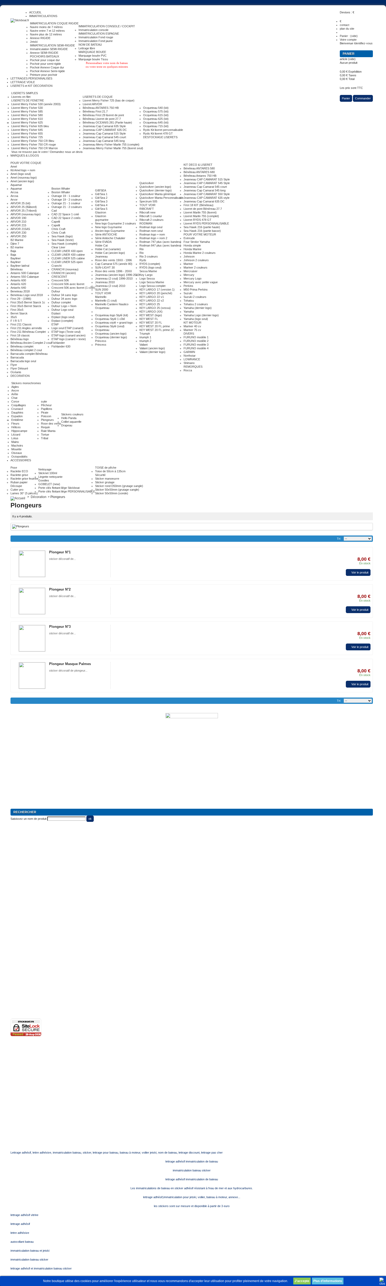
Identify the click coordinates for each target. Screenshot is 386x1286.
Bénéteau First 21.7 (95, 111)
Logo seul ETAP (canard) (67, 328)
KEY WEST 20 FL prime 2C (156, 329)
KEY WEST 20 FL (150, 322)
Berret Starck (19, 313)
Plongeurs (47, 419)
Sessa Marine (148, 271)
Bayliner (16, 258)
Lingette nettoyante (50, 476)
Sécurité (100, 474)
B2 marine (17, 247)
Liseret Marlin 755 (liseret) (200, 212)
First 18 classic (20, 335)
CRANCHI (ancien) (63, 273)
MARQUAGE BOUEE (92, 51)
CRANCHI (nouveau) (65, 269)
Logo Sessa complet (152, 285)
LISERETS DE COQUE (98, 96)
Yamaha (189, 311)
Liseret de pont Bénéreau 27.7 (203, 208)
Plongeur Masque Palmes (70, 664)
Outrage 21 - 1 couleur (65, 203)
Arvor (14, 199)
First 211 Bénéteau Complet (28, 331)
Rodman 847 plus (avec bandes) (160, 245)
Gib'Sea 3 (101, 201)
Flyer (14, 364)
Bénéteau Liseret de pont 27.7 (102, 118)
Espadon (17, 416)
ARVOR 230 (18, 232)
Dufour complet (61, 302)
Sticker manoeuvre (107, 478)
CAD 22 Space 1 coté (65, 214)
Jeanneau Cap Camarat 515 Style (104, 133)
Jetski (34, 41)
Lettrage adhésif (21, 947)
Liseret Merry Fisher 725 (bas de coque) (108, 100)
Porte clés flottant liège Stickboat (59, 487)
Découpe (16, 485)
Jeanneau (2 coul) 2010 (110, 285)
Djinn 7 (15, 243)
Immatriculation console (93, 29)
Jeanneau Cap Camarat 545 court (104, 137)
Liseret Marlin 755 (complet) (201, 216)
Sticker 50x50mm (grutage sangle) (117, 489)
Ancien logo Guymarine (110, 230)
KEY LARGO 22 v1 (151, 296)
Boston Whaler (60, 188)
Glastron (100, 212)
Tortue (45, 434)
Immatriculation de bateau (27, 903)
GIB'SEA (100, 190)
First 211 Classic (21, 324)
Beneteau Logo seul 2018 (27, 295)
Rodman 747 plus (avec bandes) (160, 241)
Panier (349, 54)
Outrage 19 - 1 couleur (65, 195)
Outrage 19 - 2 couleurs (66, 199)
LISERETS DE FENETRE (27, 100)
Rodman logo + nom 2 (153, 238)
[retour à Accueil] (18, 497)
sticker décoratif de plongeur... (68, 670)
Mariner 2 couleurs (195, 267)
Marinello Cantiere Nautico (111, 304)
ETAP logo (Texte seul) (66, 331)
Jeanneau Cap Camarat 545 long (104, 140)
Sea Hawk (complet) (64, 243)
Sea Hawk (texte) (62, 240)
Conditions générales (24, 976)
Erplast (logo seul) (63, 317)
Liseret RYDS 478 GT (197, 219)
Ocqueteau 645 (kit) (156, 122)
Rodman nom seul (151, 230)
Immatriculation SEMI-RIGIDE (49, 49)
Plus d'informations (327, 1281)
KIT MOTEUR (192, 322)
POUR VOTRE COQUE (26, 162)
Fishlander (58, 342)
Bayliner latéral (20, 265)
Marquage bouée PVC (93, 55)
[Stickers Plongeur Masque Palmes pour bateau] (32, 675)
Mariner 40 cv (192, 326)
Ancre (15, 390)
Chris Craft (58, 229)
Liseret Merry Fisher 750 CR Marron (34, 148)
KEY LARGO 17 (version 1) (157, 289)
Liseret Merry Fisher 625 (27, 122)
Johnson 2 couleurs (196, 260)
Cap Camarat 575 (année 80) (113, 263)
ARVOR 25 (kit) (20, 203)
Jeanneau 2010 (105, 282)
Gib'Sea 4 (101, 205)
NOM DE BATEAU (90, 44)
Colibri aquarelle (71, 421)
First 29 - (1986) (21, 298)
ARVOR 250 (18, 236)
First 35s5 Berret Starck (26, 306)
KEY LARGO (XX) (151, 311)
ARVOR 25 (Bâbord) (24, 206)
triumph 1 (145, 337)
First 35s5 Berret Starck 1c (28, 302)
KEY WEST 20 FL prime (154, 326)
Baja (13, 251)
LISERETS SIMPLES (24, 93)
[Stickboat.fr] (20, 20)
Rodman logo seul (150, 227)
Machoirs (17, 445)
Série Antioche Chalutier (110, 238)
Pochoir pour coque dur (45, 60)
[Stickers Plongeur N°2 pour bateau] (32, 601)
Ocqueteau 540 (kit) (156, 107)
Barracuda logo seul (23, 361)
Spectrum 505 (148, 201)
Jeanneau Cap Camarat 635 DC (204, 201)
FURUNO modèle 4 (196, 348)
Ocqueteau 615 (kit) (156, 115)
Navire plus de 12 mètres (46, 34)
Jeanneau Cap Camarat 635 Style (104, 126)
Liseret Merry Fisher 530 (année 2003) (36, 104)
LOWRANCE (192, 359)
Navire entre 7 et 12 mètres (47, 30)
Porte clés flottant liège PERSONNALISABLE (66, 491)
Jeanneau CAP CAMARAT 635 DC (105, 129)
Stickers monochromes (26, 383)
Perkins (188, 285)
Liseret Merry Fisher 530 (27, 107)
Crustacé (17, 408)
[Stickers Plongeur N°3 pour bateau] (32, 638)
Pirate (44, 412)
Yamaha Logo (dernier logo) (201, 315)
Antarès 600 (18, 280)
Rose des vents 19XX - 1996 (113, 260)
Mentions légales (21, 969)
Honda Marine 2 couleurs (200, 252)
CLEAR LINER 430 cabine (68, 254)
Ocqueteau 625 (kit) (156, 118)
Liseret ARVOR (92, 104)
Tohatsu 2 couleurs (196, 304)
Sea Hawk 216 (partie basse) (202, 230)
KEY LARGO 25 (149, 304)
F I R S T (16, 320)
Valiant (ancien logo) (152, 348)
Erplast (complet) (62, 320)
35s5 (14, 317)
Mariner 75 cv (192, 329)
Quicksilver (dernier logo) (155, 190)
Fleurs (15, 423)
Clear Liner (58, 247)
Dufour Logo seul (62, 309)
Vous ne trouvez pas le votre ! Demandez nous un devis (47, 151)
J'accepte (302, 1281)
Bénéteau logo (20, 339)
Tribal (44, 438)
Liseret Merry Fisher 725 (27, 137)
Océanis (16, 372)
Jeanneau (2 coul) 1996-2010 (114, 278)
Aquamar (16, 184)
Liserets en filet (20, 96)
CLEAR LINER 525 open (67, 262)
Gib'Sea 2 (101, 197)
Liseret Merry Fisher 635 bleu (30, 126)
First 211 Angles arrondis (26, 328)
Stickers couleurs (72, 414)
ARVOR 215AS (20, 229)
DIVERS (189, 333)
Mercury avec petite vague (201, 282)
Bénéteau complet (22, 346)
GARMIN (189, 351)
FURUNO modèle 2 (196, 340)
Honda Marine (192, 249)
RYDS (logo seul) (150, 267)
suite (44, 401)
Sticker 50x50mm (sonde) (111, 493)
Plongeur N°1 (60, 552)
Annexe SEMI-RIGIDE (44, 52)
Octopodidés (19, 456)
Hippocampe (19, 430)
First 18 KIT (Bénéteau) (198, 205)
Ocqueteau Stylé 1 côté (110, 318)
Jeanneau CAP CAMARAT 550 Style (207, 194)
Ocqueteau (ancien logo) (111, 333)
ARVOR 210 (18, 221)
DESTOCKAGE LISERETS (160, 137)
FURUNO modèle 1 (196, 337)
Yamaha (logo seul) (196, 318)
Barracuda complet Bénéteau (29, 353)
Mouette (16, 449)
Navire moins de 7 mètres (46, 27)
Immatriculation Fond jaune (96, 40)
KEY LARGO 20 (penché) (155, 293)
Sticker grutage (104, 482)
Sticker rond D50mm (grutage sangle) (119, 485)
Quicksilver (146, 183)
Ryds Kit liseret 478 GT (158, 133)
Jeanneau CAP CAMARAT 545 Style (207, 183)
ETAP (55, 324)
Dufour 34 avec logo (64, 298)
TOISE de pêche (105, 467)
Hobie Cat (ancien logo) (110, 252)
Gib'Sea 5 (101, 208)
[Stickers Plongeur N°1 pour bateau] (32, 563)
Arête (14, 394)
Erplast (55, 313)
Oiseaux (16, 452)
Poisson (46, 416)
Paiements (17, 991)
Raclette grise (19, 474)
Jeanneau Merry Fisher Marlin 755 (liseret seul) (113, 148)
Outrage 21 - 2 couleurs (66, 206)
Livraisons (17, 983)
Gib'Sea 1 (101, 194)
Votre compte (348, 39)
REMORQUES (193, 366)
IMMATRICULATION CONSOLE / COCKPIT (107, 26)
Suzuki (188, 293)
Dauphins (17, 412)
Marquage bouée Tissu (93, 59)
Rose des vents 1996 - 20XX (113, 271)
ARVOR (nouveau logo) (26, 214)
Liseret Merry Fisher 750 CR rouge (33, 144)
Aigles (15, 386)
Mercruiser (190, 271)
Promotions (18, 925)
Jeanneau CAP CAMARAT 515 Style (207, 179)
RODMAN (145, 223)
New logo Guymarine (108, 227)
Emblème (17, 419)
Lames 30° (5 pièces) (24, 493)
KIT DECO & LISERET (198, 164)
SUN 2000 (101, 289)
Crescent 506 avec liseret (67, 284)
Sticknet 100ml (47, 473)
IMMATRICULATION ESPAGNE (99, 33)
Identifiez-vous (363, 43)
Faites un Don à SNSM (25, 895)
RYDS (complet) (149, 263)
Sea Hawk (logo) (62, 236)
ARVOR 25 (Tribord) (24, 210)
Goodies (43, 480)
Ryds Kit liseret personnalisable (163, 129)
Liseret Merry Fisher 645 (27, 129)
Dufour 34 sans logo (64, 295)
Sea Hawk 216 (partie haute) (202, 227)
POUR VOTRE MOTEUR (200, 234)
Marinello (100, 296)
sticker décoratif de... (62, 558)
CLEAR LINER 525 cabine (68, 258)
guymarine (101, 219)
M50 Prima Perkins (196, 289)
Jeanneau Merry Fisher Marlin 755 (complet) (111, 144)
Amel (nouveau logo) (24, 177)
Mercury (189, 274)
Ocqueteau (102, 307)
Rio (141, 249)
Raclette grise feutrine (24, 478)
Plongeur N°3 (60, 627)
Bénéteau (17, 269)
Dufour (55, 291)
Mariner (188, 263)
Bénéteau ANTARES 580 (199, 168)
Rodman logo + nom (152, 234)
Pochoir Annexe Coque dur (47, 67)
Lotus (14, 438)
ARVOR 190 (18, 217)
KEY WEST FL (148, 318)
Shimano (189, 363)
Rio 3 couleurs (148, 256)
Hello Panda (68, 418)
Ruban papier (19, 482)
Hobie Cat (101, 245)
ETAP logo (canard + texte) (68, 339)
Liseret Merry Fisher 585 (27, 111)
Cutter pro (17, 489)
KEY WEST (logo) (150, 315)
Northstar (190, 355)
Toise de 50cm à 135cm (110, 471)
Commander (363, 98)
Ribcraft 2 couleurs (151, 219)
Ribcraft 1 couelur (150, 216)
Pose (14, 467)
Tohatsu (189, 300)
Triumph (144, 333)
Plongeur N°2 (60, 589)
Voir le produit (359, 572)
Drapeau (66, 425)
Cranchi (56, 265)
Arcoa (14, 192)
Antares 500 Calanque (25, 273)
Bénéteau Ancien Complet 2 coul (31, 342)
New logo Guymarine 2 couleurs (115, 223)
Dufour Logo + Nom (63, 306)
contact (344, 24)
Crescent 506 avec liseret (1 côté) (73, 287)
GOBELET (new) (49, 484)
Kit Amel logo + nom (23, 170)
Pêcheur (46, 405)
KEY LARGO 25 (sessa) (155, 307)
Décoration (38, 497)
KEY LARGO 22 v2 (151, 300)
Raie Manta (48, 430)
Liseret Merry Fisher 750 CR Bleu (32, 140)
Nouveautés (18, 932)
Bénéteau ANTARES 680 (199, 172)
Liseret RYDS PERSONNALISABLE (206, 223)
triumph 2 (145, 340)
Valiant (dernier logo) (152, 351)
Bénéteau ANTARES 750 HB (101, 107)
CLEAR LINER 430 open (67, 251)
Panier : (349, 35)
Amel (14, 166)
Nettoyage (44, 469)
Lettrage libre (87, 48)
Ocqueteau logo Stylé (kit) (111, 315)
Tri (338, 538)
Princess (100, 340)
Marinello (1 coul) (106, 300)
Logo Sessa (147, 278)
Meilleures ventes (22, 939)
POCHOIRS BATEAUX (44, 56)
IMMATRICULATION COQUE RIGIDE (54, 23)
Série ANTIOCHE (106, 234)
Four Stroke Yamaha (197, 241)
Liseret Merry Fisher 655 (27, 133)
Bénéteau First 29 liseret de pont (103, 115)
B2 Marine (17, 240)
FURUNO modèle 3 (196, 344)
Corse (15, 401)
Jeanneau (101, 256)
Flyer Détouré (19, 368)
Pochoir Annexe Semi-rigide (47, 71)
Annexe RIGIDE (40, 38)
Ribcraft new (147, 212)
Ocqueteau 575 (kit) (156, 111)
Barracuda (17, 357)
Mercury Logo (192, 278)
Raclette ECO (19, 471)
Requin (45, 427)
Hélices (16, 427)
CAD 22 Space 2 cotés (66, 217)
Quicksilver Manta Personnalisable (161, 197)
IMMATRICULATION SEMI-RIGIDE (52, 45)
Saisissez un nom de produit (28, 818)
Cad (54, 210)
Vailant (143, 344)
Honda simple (192, 245)
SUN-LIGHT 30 (105, 267)
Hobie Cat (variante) (108, 249)
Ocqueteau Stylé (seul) (109, 326)
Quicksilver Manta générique (157, 194)
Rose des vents (51, 423)
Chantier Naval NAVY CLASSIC (30, 888)
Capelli (55, 221)
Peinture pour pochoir (43, 74)
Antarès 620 (18, 284)
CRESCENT (59, 276)
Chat (14, 397)
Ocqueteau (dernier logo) (111, 337)
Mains (15, 441)
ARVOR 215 (18, 225)
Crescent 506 (60, 280)
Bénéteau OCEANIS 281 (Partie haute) (107, 122)
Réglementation (20, 961)
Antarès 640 (18, 287)
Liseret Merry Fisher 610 (27, 118)
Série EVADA (103, 241)
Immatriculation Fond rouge (96, 37)
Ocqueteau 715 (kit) (156, 126)
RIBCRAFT (146, 208)
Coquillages (18, 405)
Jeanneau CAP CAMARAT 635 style (206, 197)
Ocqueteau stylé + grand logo (114, 322)
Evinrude (189, 238)
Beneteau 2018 (20, 291)
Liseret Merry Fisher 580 (27, 115)
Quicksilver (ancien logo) (155, 186)
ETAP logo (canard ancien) (68, 335)
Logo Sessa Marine (151, 282)
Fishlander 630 (60, 346)
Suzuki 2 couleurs (195, 296)
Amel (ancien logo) (22, 181)
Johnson (189, 256)
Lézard (15, 434)
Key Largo (146, 274)
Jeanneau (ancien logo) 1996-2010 (117, 274)
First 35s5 (17, 309)
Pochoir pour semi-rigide (45, 63)
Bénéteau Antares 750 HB (200, 175)
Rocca (188, 370)
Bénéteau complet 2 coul (26, 350)
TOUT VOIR (103, 293)
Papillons (46, 408)
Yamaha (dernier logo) (198, 307)
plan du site (347, 28)
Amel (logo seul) (21, 173)
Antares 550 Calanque (25, 276)
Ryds (142, 260)
